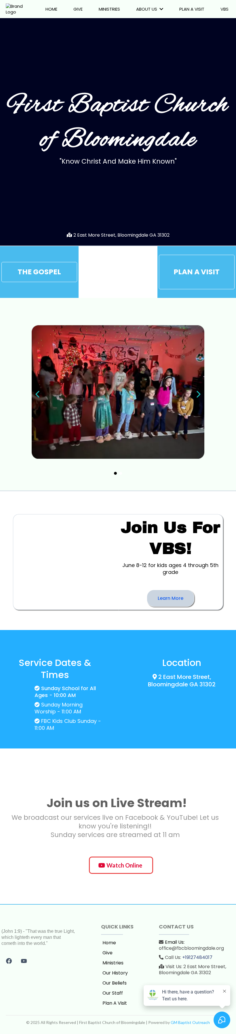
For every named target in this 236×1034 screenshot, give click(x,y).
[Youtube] (23, 960)
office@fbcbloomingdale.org (191, 948)
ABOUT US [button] (147, 9)
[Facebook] (8, 960)
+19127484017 (197, 957)
